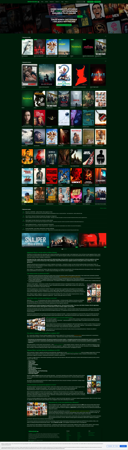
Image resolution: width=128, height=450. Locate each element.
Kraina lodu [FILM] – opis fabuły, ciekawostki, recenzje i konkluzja (40, 228)
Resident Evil (73, 107)
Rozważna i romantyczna (87, 145)
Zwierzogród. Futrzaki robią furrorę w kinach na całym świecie (39, 220)
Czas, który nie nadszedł (38, 126)
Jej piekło (72, 126)
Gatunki (57, 1)
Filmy (42, 1)
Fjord (59, 107)
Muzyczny (79, 435)
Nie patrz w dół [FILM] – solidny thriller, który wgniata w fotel (39, 212)
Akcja (67, 432)
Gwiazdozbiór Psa (49, 107)
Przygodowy (79, 436)
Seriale (46, 1)
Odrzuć (116, 446)
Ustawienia (110, 446)
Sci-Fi (78, 439)
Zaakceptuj (123, 446)
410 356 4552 (31, 441)
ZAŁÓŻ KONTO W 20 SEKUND (64, 24)
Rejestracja (97, 1)
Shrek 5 (23, 107)
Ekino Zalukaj (34, 433)
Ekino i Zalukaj (35, 300)
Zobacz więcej (103, 208)
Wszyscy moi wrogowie (99, 145)
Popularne (52, 1)
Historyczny (68, 440)
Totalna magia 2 (49, 126)
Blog (62, 1)
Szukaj (80, 16)
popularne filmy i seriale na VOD (74, 352)
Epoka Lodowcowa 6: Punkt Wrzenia (52, 145)
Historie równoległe (98, 107)
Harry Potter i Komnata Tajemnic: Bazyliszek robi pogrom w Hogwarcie (41, 216)
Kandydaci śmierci (86, 126)
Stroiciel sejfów (37, 145)
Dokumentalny (68, 435)
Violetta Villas (60, 145)
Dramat (67, 436)
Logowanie (90, 1)
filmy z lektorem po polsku (62, 319)
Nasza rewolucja (73, 145)
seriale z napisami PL (58, 344)
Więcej (66, 1)
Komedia (79, 432)
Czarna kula (60, 126)
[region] (64, 446)
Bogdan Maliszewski (91, 432)
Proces (35, 107)
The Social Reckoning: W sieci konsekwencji (29, 126)
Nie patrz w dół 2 (25, 145)
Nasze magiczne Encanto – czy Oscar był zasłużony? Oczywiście (40, 224)
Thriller (79, 440)
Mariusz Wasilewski (91, 435)
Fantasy (67, 439)
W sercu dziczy (85, 107)
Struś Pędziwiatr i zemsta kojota (100, 126)
